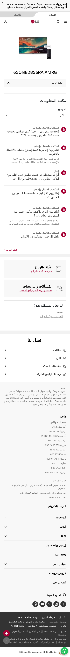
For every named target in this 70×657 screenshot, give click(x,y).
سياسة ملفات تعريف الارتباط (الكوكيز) (27, 621)
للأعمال (62, 617)
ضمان (60, 311)
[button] (35, 526)
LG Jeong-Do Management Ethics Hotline (38, 651)
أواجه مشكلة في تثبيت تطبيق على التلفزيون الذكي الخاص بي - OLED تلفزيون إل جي (33, 176)
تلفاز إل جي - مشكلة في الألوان (40, 236)
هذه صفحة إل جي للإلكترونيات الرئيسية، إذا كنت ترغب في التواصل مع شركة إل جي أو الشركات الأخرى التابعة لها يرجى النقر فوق (35, 640)
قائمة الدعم (57, 82)
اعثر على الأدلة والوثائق (41, 271)
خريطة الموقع (48, 617)
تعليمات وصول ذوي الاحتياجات (42, 625)
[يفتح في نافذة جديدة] (63, 604)
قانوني (63, 625)
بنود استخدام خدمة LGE (27, 617)
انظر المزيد (11, 249)
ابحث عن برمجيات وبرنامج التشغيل (36, 290)
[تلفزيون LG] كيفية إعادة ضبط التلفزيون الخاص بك (35, 195)
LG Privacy (19, 625)
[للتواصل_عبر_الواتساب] (64, 651)
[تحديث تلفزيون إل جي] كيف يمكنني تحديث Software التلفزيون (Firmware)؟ (33, 133)
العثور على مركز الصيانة (51, 316)
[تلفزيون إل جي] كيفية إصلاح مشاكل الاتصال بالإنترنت (32, 152)
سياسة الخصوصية (57, 621)
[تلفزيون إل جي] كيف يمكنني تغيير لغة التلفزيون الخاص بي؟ (36, 213)
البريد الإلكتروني (57, 506)
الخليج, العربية (54, 595)
